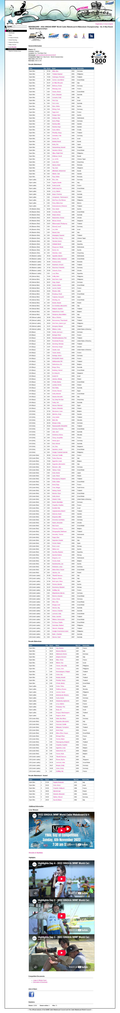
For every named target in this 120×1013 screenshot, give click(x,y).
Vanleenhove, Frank (58, 311)
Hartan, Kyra (56, 440)
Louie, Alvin (55, 162)
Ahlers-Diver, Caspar (58, 569)
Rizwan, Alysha (60, 759)
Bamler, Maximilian (57, 502)
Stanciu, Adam (56, 165)
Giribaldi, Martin (56, 244)
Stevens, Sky (56, 607)
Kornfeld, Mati (56, 508)
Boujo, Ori (59, 709)
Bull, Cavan (55, 525)
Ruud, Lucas (56, 546)
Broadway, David (57, 294)
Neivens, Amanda (57, 596)
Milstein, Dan (59, 662)
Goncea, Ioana (56, 261)
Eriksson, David (56, 514)
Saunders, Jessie (57, 449)
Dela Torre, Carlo (57, 279)
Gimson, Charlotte (57, 610)
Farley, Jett (55, 402)
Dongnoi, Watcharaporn (62, 712)
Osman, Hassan (57, 390)
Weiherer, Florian (57, 85)
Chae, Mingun (56, 487)
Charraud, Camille (57, 455)
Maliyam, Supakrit (57, 308)
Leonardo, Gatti (56, 97)
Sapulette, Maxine (57, 256)
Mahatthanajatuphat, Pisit (59, 338)
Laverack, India (56, 613)
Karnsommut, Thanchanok (59, 320)
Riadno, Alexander (57, 522)
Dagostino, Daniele (57, 540)
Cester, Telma (60, 686)
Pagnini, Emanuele (58, 782)
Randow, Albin (56, 124)
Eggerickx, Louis (57, 461)
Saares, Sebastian (57, 408)
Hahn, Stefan (56, 106)
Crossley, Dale (56, 212)
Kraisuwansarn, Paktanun (59, 206)
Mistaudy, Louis (56, 88)
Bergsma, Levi (56, 558)
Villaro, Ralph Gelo (57, 153)
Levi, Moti (55, 229)
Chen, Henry (56, 785)
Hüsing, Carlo (56, 109)
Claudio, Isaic (56, 349)
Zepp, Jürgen (56, 282)
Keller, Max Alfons (61, 718)
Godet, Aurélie (56, 185)
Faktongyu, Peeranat (58, 77)
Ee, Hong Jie (56, 373)
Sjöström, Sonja (56, 414)
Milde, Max (55, 71)
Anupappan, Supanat (58, 235)
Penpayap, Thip (60, 706)
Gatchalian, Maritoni (58, 625)
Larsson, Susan (60, 692)
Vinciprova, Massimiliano (59, 314)
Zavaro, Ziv (55, 138)
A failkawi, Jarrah (57, 156)
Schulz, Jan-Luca (57, 332)
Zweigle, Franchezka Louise (60, 631)
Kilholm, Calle (56, 173)
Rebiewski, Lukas (57, 566)
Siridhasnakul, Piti (57, 361)
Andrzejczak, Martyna (62, 695)
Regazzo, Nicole (57, 578)
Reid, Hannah (56, 443)
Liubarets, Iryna (56, 270)
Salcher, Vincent (57, 797)
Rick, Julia (55, 179)
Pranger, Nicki (56, 115)
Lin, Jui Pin (55, 159)
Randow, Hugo (56, 127)
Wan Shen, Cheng (57, 238)
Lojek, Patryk (56, 475)
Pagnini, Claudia (56, 182)
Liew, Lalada (55, 417)
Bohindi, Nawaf (56, 141)
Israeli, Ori (55, 376)
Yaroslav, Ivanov (57, 241)
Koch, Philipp (56, 121)
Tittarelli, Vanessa (57, 575)
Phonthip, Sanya (57, 132)
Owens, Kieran (56, 91)
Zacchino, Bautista (57, 552)
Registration (99, 24)
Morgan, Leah (56, 605)
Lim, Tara (55, 446)
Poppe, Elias (55, 537)
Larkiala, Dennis (56, 385)
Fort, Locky (55, 103)
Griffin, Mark (55, 276)
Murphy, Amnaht (60, 677)
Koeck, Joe (55, 250)
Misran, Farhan (56, 220)
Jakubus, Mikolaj (57, 379)
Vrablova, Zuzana (61, 689)
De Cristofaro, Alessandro (59, 305)
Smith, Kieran (56, 496)
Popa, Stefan (56, 176)
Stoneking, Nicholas (58, 344)
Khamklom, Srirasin (57, 264)
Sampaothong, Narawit (58, 147)
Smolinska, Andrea (57, 434)
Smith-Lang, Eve (57, 188)
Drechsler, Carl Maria (58, 519)
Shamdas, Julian (57, 253)
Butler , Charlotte (57, 634)
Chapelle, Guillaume (58, 788)
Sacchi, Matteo (57, 800)
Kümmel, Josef (56, 226)
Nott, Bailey (55, 387)
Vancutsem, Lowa (57, 411)
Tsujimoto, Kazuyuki (58, 297)
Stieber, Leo (55, 549)
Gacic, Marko (56, 129)
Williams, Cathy (56, 329)
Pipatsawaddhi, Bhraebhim (59, 426)
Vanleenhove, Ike (57, 364)
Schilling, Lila (55, 590)
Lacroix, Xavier (56, 288)
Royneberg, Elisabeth (58, 587)
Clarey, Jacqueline (57, 437)
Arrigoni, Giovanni (61, 657)
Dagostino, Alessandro (58, 464)
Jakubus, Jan (56, 572)
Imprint (111, 24)
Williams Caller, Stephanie (59, 258)
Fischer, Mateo (56, 543)
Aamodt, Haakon (57, 555)
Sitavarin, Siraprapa (57, 628)
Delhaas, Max (56, 118)
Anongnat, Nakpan (57, 326)
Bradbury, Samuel (57, 370)
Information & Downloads (40, 982)
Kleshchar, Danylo (57, 346)
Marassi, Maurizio (61, 651)
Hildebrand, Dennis (61, 654)
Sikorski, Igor (57, 791)
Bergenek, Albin (56, 517)
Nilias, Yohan (59, 660)
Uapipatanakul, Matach (58, 511)
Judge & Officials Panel (39, 980)
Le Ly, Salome (56, 191)
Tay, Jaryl (55, 168)
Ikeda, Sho (55, 144)
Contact (105, 24)
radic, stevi (55, 431)
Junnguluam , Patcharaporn (60, 197)
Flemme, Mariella (57, 584)
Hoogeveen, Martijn (57, 247)
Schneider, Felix (56, 135)
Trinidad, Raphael (57, 74)
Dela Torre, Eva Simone (59, 200)
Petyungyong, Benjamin (59, 478)
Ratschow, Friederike (58, 267)
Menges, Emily (56, 423)
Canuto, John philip (61, 665)
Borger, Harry (56, 367)
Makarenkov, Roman (58, 217)
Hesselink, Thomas (57, 534)
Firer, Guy (55, 100)
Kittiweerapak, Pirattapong (59, 223)
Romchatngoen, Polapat (63, 671)
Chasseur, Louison (57, 528)
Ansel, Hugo (55, 484)
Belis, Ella (55, 420)
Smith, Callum (56, 481)
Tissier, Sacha (56, 352)
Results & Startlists (36, 853)
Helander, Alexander (59, 794)
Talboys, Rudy (56, 470)
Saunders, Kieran (57, 150)
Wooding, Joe (56, 300)
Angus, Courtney (57, 194)
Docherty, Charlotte (57, 429)
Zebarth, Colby (56, 499)
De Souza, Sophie (57, 622)
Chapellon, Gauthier (58, 505)
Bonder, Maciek (56, 302)
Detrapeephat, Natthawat (59, 531)
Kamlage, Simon (56, 355)
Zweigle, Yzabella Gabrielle (60, 452)
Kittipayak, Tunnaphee (62, 727)
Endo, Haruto (56, 473)
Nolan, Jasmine (56, 616)
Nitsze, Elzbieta (56, 317)
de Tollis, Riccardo (57, 83)
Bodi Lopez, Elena (57, 581)
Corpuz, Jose (60, 668)
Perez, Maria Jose (57, 203)
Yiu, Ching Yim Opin (58, 399)
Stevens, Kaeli (56, 637)
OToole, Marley (56, 382)
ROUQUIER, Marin (57, 358)
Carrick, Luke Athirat (58, 80)
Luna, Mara (55, 273)
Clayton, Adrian (56, 285)
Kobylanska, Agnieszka (62, 701)
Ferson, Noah (56, 561)
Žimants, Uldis (56, 291)
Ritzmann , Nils (56, 467)
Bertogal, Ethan (56, 335)
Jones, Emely (56, 599)
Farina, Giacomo (57, 458)
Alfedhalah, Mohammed (59, 170)
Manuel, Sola (56, 232)
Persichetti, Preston (57, 341)
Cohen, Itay (59, 674)
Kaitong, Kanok (56, 490)
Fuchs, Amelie (60, 698)
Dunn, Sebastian (57, 94)
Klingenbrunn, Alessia (58, 593)
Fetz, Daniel (55, 209)
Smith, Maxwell (56, 393)
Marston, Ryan (56, 493)
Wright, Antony (56, 214)
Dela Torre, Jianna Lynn (59, 323)
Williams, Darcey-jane (58, 619)
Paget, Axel (55, 112)
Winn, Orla (55, 602)
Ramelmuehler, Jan (57, 563)
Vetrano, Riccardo (57, 396)
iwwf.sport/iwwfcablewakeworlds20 (46, 55)
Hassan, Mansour (57, 405)
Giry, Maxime (60, 648)
